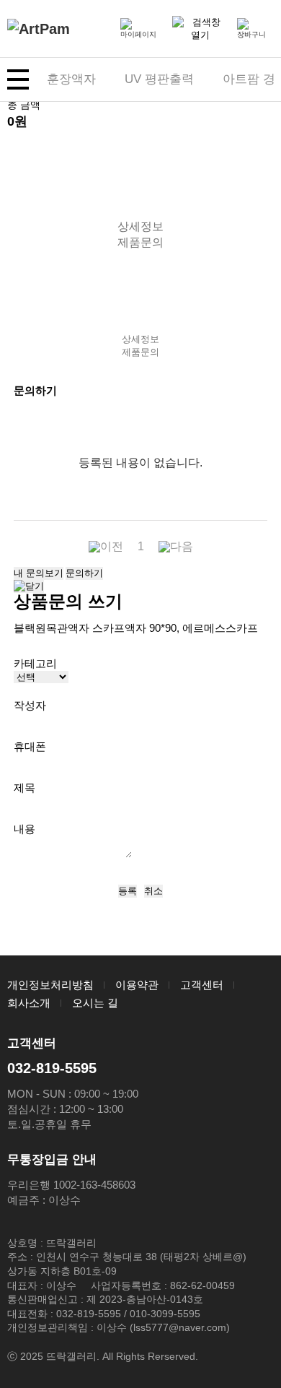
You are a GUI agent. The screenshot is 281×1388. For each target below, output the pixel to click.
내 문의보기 (38, 573)
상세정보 (140, 226)
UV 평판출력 (159, 79)
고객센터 (201, 985)
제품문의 (140, 242)
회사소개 (28, 1003)
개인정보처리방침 (50, 985)
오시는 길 (95, 1003)
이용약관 (137, 985)
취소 (153, 890)
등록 (127, 890)
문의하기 (84, 573)
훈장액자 (71, 79)
